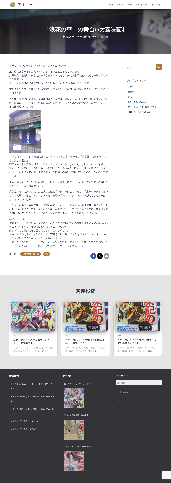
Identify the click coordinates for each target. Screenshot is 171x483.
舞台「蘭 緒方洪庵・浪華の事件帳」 (143, 107)
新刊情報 (131, 92)
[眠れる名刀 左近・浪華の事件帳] (74, 460)
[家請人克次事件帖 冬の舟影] (74, 429)
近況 (130, 97)
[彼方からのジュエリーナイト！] (74, 398)
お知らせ (131, 86)
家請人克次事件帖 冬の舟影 (76, 415)
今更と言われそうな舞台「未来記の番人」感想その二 (84, 341)
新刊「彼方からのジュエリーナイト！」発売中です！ (31, 341)
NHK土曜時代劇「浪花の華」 (30, 254)
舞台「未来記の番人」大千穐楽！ (25, 429)
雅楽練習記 (156, 5)
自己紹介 (110, 5)
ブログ (130, 5)
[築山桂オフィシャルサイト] (21, 4)
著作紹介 (120, 5)
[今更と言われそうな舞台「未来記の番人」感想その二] (85, 316)
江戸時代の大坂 (142, 5)
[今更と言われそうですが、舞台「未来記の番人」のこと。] (138, 316)
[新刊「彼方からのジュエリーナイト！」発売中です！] (33, 316)
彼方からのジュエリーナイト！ (77, 384)
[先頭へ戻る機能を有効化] (165, 477)
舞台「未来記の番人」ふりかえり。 (26, 421)
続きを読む (41, 351)
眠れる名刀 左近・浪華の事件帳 (78, 446)
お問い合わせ (123, 392)
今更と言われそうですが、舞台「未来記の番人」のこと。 (137, 341)
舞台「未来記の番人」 (137, 102)
